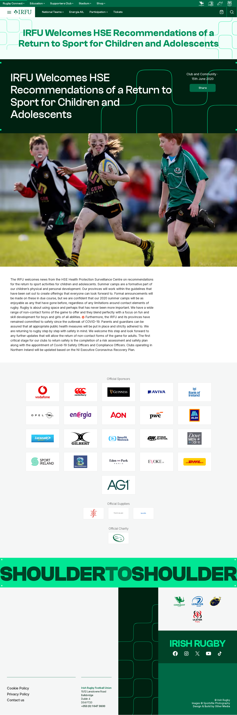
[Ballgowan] (80, 461)
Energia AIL (76, 12)
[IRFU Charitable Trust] (118, 538)
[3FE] (93, 513)
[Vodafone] (42, 392)
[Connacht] (201, 3)
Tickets (117, 12)
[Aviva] (156, 392)
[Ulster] (229, 3)
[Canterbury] (80, 392)
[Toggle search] (232, 12)
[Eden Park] (118, 461)
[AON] (118, 415)
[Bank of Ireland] (194, 392)
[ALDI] (194, 415)
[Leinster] (210, 3)
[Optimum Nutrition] (156, 438)
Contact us (15, 700)
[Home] (23, 12)
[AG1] (118, 485)
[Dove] (194, 438)
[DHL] (194, 461)
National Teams (52, 12)
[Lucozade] (42, 438)
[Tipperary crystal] (118, 513)
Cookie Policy (18, 688)
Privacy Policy (18, 694)
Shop (100, 3)
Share (203, 87)
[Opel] (42, 415)
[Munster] (220, 3)
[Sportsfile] (143, 513)
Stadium (84, 3)
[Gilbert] (80, 438)
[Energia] (80, 415)
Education (36, 3)
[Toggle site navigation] (7, 12)
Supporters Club (60, 3)
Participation (98, 12)
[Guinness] (118, 392)
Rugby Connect (13, 3)
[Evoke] (156, 461)
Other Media (222, 706)
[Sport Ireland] (42, 461)
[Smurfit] (118, 438)
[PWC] (156, 415)
